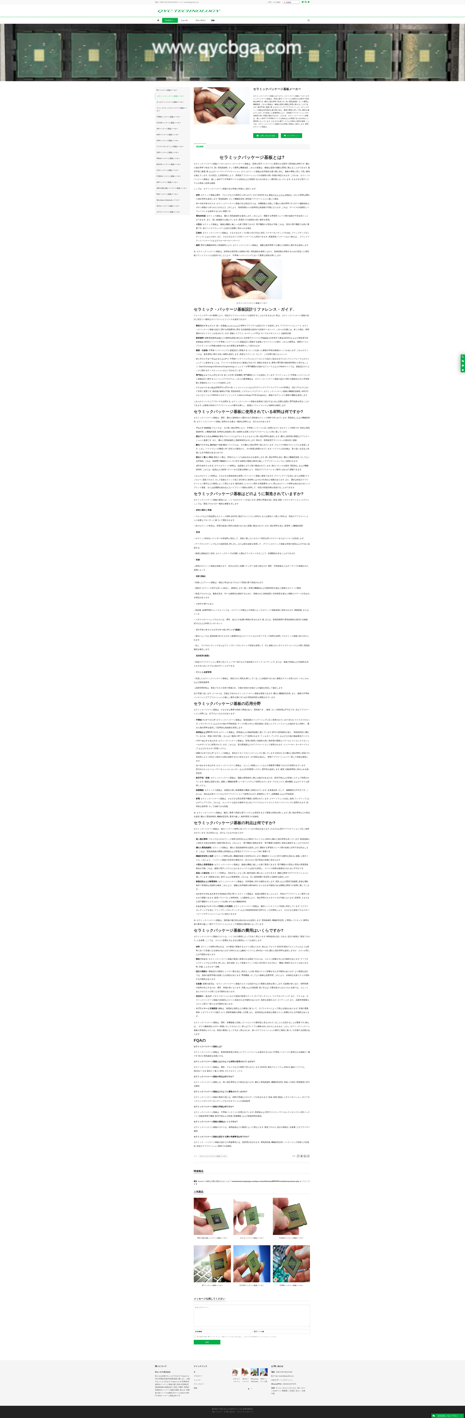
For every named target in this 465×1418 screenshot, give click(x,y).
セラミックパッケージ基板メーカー (213, 1156)
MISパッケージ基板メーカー (167, 194)
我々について (217, 1412)
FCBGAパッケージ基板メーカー (169, 176)
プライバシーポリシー (244, 1412)
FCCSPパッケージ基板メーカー (169, 123)
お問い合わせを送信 (267, 136)
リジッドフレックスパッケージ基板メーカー (172, 109)
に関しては (271, 2)
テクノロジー (199, 1384)
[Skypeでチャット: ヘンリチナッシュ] (463, 361)
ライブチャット (293, 136)
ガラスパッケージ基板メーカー (168, 212)
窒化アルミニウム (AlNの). (280, 195)
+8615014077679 (289, 1384)
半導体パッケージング (230, 326)
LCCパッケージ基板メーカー (168, 170)
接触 (278, 2)
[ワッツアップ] (302, 3)
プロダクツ (161, 52)
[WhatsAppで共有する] (308, 1157)
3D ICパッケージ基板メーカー (168, 206)
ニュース (197, 1380)
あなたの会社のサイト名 (232, 1409)
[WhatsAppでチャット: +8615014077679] (463, 365)
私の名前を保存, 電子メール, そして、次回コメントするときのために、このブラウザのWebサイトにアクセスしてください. (237, 1337)
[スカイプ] (305, 3)
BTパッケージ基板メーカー (167, 90)
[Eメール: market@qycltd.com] (463, 370)
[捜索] (308, 20)
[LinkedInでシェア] (305, 1157)
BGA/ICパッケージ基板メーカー (169, 164)
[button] (249, 1389)
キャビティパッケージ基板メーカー (170, 102)
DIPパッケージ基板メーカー (167, 182)
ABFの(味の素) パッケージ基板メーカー (172, 188)
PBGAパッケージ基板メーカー (168, 158)
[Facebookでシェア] (298, 1157)
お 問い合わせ (229, 1412)
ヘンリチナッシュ (286, 1380)
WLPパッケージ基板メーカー (168, 135)
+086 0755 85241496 (167, 2)
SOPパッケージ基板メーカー (168, 152)
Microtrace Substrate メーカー (168, 200)
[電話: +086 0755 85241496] (463, 356)
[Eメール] (308, 3)
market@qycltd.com (191, 2)
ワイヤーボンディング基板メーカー (170, 146)
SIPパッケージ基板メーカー (167, 129)
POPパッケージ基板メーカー (168, 141)
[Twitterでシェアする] (301, 1157)
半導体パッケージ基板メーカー (168, 117)
